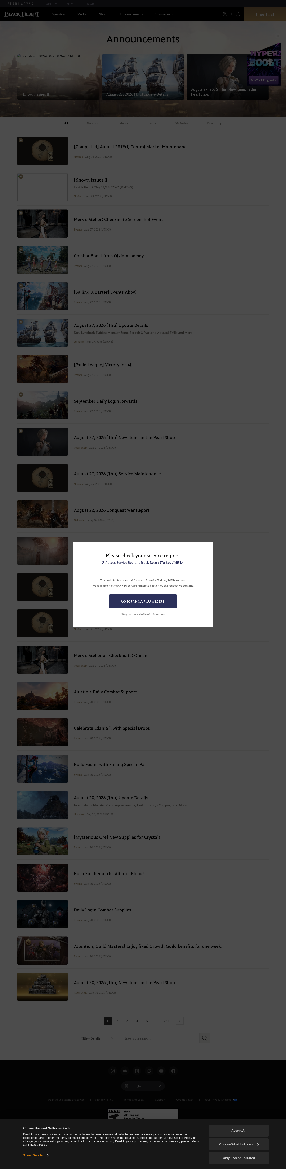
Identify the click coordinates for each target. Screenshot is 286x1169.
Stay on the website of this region (143, 614)
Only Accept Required (239, 1158)
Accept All (238, 1130)
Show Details (33, 1155)
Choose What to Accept (236, 1144)
